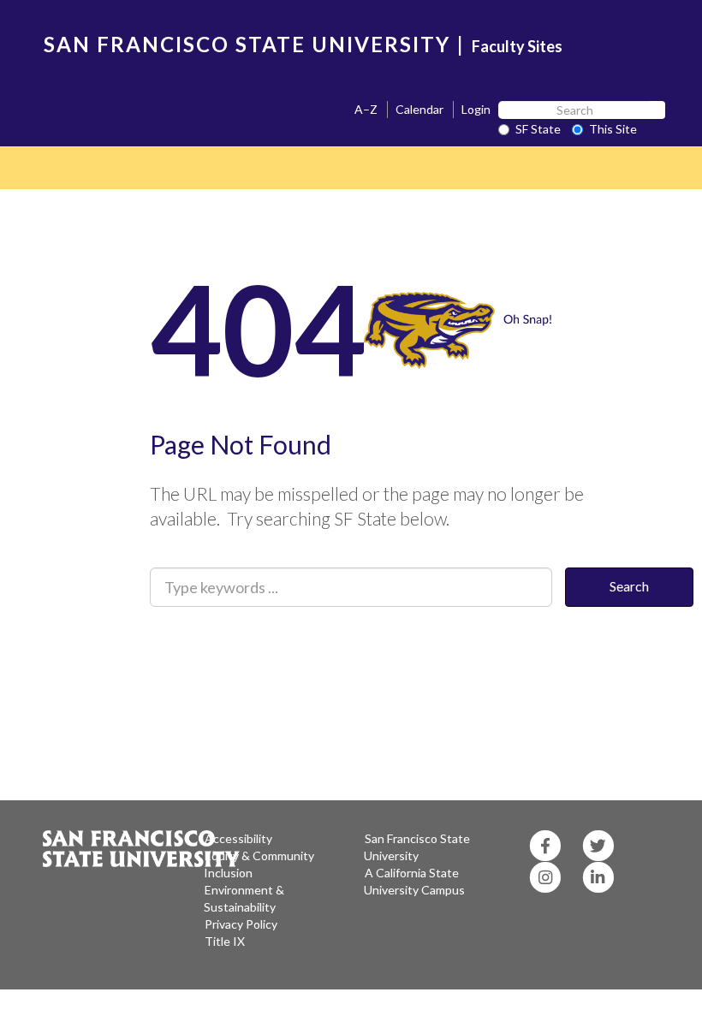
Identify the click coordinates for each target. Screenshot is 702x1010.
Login (476, 109)
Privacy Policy (241, 924)
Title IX (225, 941)
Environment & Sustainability (244, 898)
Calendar (419, 109)
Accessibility (238, 838)
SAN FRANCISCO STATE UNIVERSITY (247, 44)
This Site (613, 129)
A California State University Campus (414, 881)
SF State (538, 129)
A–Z (366, 109)
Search (629, 586)
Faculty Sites (517, 46)
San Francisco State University (417, 847)
